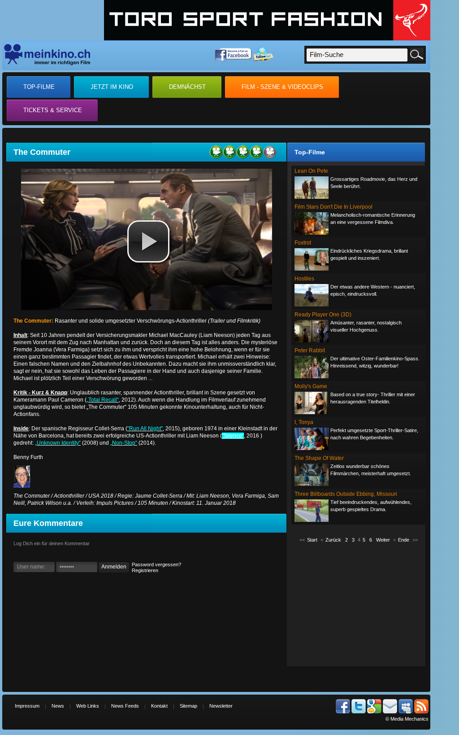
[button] (148, 241)
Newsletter (221, 706)
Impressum (27, 706)
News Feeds (125, 706)
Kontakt (159, 706)
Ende (403, 539)
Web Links (87, 706)
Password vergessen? (156, 564)
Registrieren (145, 570)
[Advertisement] (358, 604)
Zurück (333, 539)
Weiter (383, 539)
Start (312, 539)
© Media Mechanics (407, 719)
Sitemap (188, 706)
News (58, 706)
